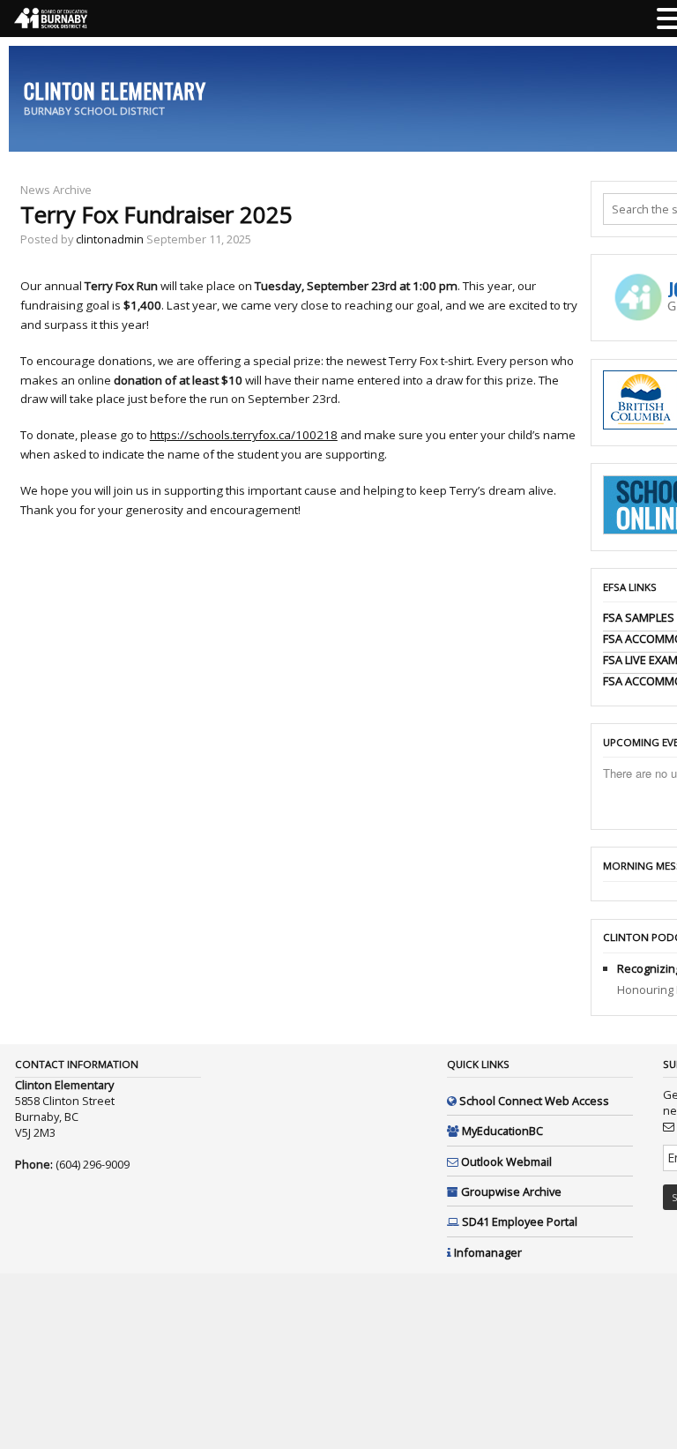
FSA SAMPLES (638, 617)
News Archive (56, 190)
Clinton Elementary (114, 90)
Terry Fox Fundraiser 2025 (156, 214)
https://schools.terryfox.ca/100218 (244, 435)
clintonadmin (110, 239)
